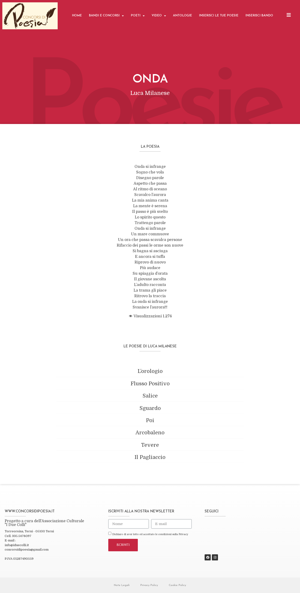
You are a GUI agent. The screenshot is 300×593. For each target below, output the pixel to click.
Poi (150, 420)
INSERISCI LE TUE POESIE (218, 15)
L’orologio (150, 371)
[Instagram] (215, 557)
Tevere (150, 445)
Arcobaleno (150, 432)
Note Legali (122, 585)
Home (77, 15)
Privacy (183, 534)
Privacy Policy (149, 585)
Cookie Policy (177, 585)
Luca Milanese (162, 346)
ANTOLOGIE (182, 15)
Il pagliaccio (150, 457)
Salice (150, 396)
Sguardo (150, 408)
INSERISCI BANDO (259, 15)
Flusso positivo (150, 384)
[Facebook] (208, 557)
